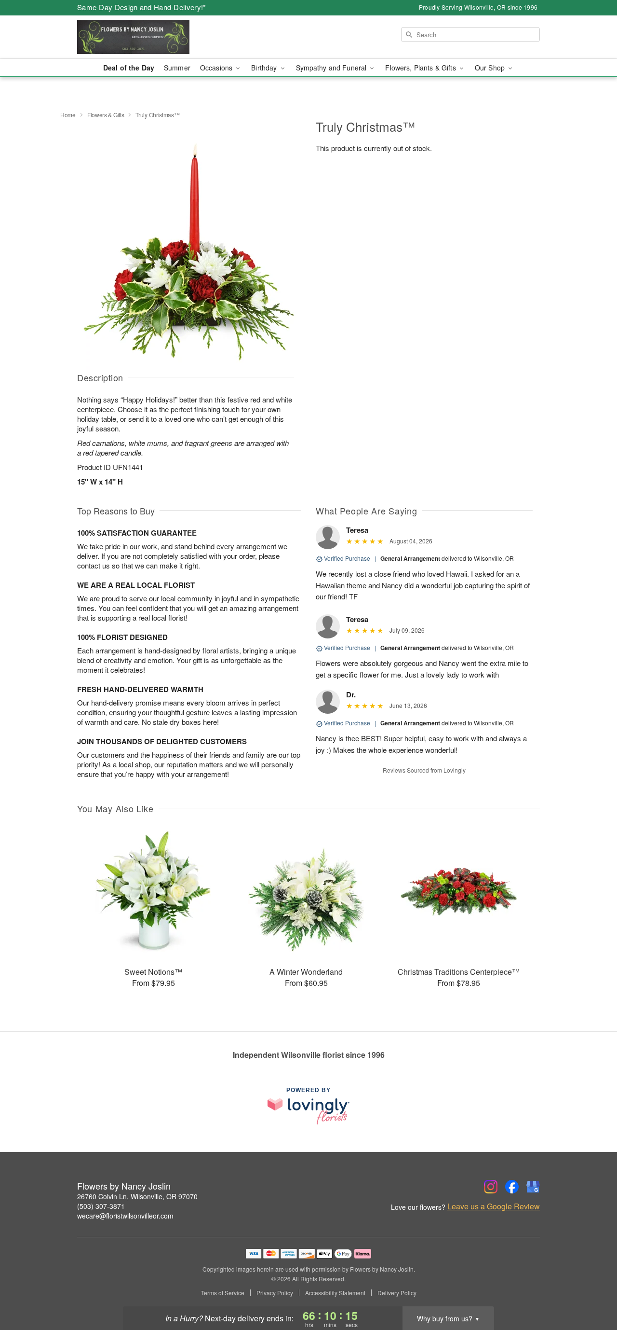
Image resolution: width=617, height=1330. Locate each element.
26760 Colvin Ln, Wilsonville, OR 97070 (137, 1196)
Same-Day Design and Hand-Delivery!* (141, 7)
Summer (177, 67)
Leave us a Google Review (493, 1206)
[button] (592, 1289)
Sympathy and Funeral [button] (332, 67)
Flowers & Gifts (105, 115)
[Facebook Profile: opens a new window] (512, 1186)
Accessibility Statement (335, 1293)
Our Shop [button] (491, 67)
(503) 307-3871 (101, 1206)
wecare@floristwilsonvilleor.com (125, 1215)
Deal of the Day (128, 67)
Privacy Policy (274, 1293)
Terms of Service (222, 1293)
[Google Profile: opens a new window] (533, 1186)
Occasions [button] (217, 67)
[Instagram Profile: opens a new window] (490, 1186)
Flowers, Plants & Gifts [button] (421, 67)
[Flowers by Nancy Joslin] (146, 37)
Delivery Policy (396, 1293)
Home (68, 115)
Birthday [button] (265, 67)
